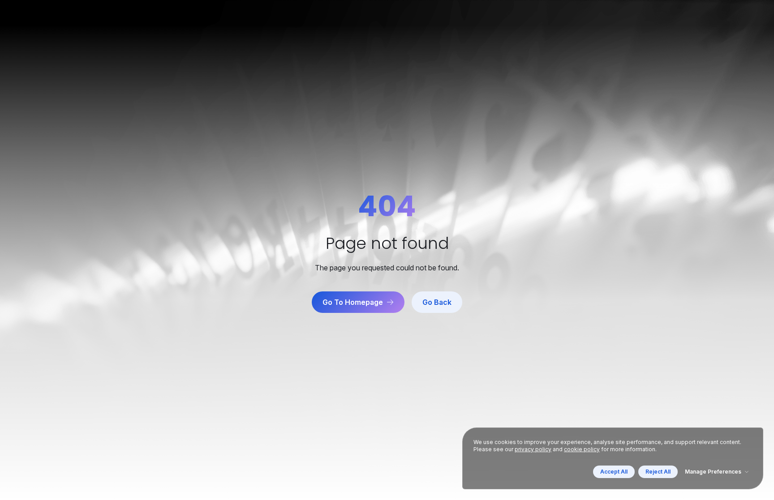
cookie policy (582, 449)
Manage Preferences (713, 471)
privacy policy (533, 449)
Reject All (658, 471)
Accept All (614, 471)
